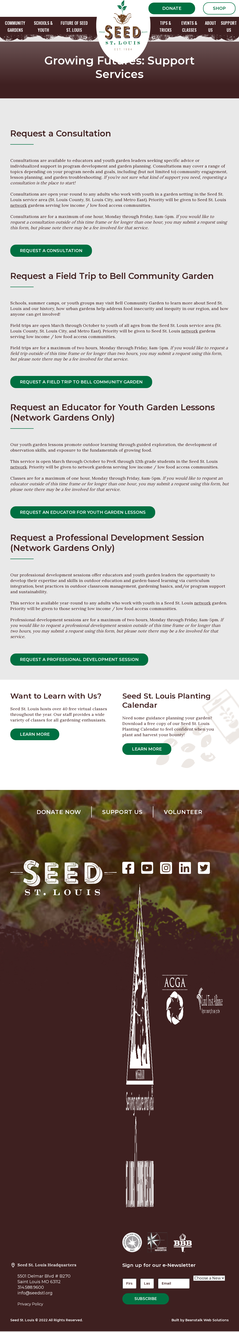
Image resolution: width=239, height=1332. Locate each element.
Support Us (122, 812)
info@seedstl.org (35, 1293)
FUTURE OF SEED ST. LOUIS (74, 26)
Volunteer (183, 812)
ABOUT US (210, 26)
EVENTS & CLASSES (189, 26)
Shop (219, 8)
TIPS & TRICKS (165, 26)
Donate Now (59, 812)
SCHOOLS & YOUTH (43, 26)
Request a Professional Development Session (79, 659)
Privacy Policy (30, 1304)
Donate (171, 8)
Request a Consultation (51, 250)
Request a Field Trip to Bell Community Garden (81, 382)
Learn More (35, 734)
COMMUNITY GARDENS (15, 26)
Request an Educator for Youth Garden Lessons (83, 512)
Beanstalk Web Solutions (207, 1320)
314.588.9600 (31, 1287)
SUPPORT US (229, 26)
